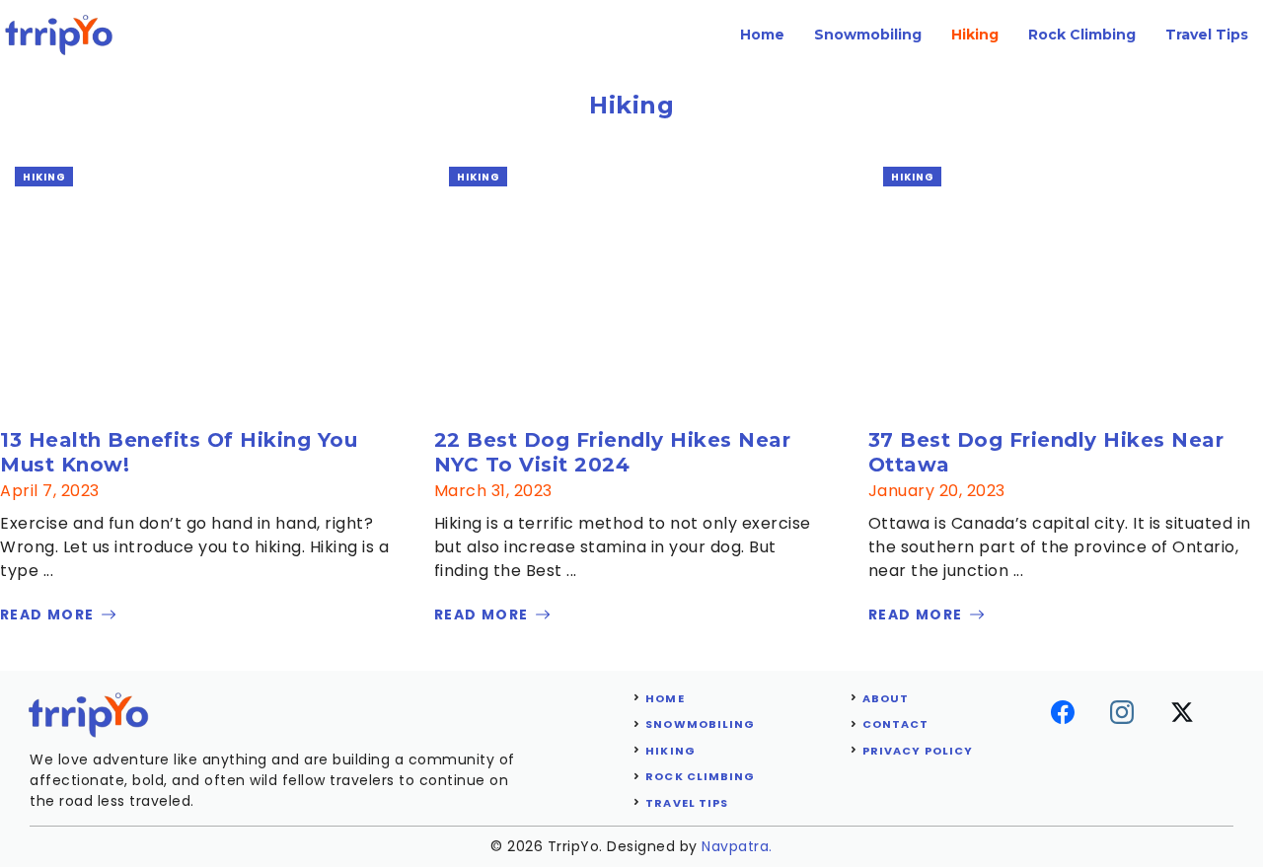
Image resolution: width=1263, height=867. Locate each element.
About (886, 698)
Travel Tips (1206, 34)
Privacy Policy (917, 751)
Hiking (975, 34)
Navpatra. (737, 846)
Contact (895, 724)
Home (762, 34)
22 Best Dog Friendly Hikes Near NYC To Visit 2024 (612, 452)
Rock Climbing (1082, 34)
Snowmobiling (868, 34)
